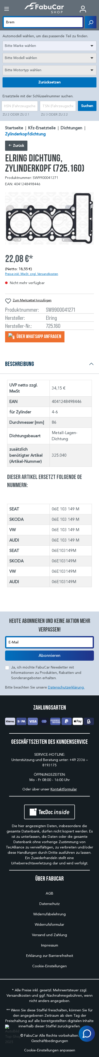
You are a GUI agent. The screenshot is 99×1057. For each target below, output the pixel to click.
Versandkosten (19, 995)
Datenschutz (49, 904)
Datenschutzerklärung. (66, 687)
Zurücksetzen (49, 82)
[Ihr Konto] (83, 9)
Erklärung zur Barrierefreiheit (49, 956)
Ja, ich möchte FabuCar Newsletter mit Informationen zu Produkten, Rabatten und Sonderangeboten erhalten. (46, 672)
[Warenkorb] (95, 9)
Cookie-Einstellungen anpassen (49, 1050)
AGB (49, 893)
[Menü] (7, 9)
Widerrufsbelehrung (49, 914)
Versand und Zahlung (49, 935)
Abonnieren (49, 655)
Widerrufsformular (49, 924)
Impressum (49, 945)
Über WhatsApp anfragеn (38, 336)
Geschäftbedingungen (49, 1041)
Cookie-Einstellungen (49, 966)
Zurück (18, 145)
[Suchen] (90, 22)
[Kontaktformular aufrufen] (87, 1034)
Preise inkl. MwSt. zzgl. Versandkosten (31, 274)
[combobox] (49, 46)
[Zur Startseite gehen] (44, 8)
